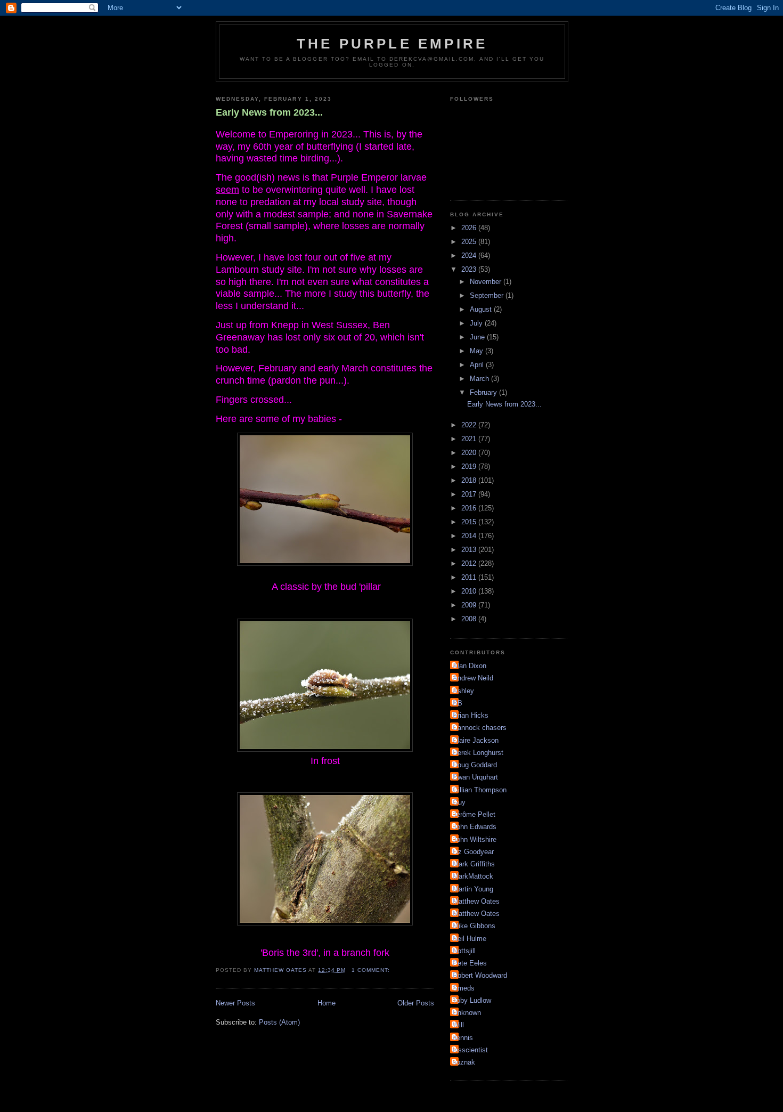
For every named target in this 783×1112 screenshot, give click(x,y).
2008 (469, 619)
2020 (469, 453)
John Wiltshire (474, 839)
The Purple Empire (392, 44)
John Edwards (474, 827)
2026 (469, 228)
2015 (469, 522)
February (484, 392)
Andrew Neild (473, 678)
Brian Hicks (470, 715)
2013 (469, 550)
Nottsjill (464, 951)
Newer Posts (235, 1003)
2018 (469, 480)
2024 (469, 255)
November (486, 282)
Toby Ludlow (472, 1000)
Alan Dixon (469, 666)
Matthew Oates (476, 901)
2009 (469, 605)
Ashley (463, 691)
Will (458, 1025)
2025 (469, 242)
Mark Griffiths (474, 864)
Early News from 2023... (269, 112)
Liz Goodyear (473, 852)
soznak (464, 1062)
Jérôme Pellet (474, 814)
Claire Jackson (476, 740)
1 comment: (372, 970)
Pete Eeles (470, 963)
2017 (469, 494)
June (478, 337)
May (477, 351)
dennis (463, 1038)
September (487, 295)
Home (326, 1003)
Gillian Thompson (480, 790)
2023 (469, 269)
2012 (469, 563)
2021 (469, 439)
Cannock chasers (480, 728)
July (477, 323)
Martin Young (473, 889)
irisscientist (470, 1050)
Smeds (464, 988)
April (478, 365)
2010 (469, 591)
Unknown (467, 1013)
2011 (469, 577)
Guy (459, 802)
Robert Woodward (480, 975)
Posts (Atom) (279, 1022)
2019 (469, 466)
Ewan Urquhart (475, 777)
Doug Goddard (475, 765)
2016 (469, 508)
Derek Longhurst (478, 753)
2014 (469, 536)
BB (457, 703)
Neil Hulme (469, 939)
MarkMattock (473, 876)
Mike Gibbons (474, 926)
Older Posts (415, 1003)
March (480, 379)
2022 (469, 425)
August (482, 309)
